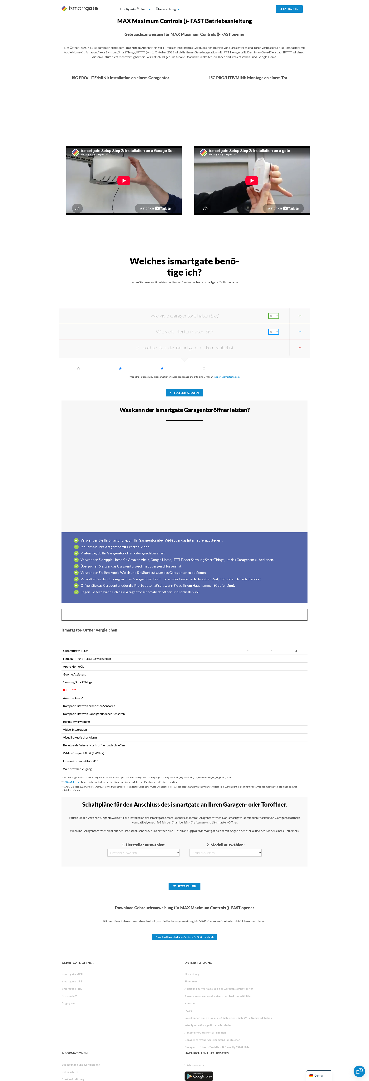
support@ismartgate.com (227, 376)
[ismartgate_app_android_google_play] (198, 1076)
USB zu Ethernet (71, 782)
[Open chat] (359, 1071)
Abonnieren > (195, 1065)
